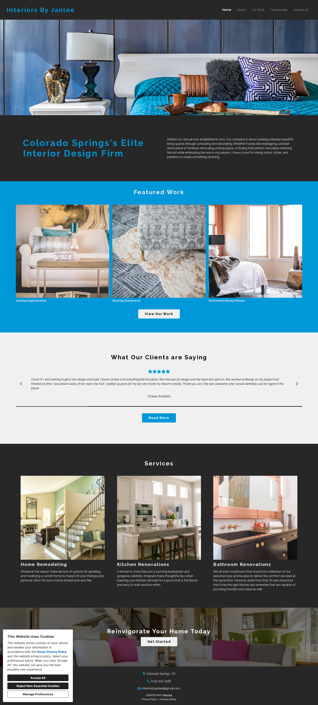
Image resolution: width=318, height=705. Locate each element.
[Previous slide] (21, 384)
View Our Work (159, 314)
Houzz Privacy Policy (51, 652)
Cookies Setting (168, 699)
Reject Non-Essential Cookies (38, 686)
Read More (159, 418)
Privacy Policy (149, 699)
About (241, 10)
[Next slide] (297, 384)
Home (226, 10)
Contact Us (300, 10)
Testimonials (278, 10)
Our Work (258, 10)
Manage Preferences (38, 694)
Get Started (159, 641)
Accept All (38, 678)
